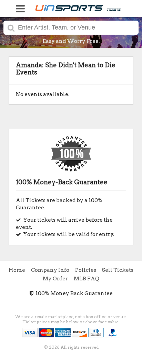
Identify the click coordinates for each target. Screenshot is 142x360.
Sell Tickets (117, 270)
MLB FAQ (86, 279)
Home (17, 270)
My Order (55, 279)
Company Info (50, 270)
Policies (85, 270)
